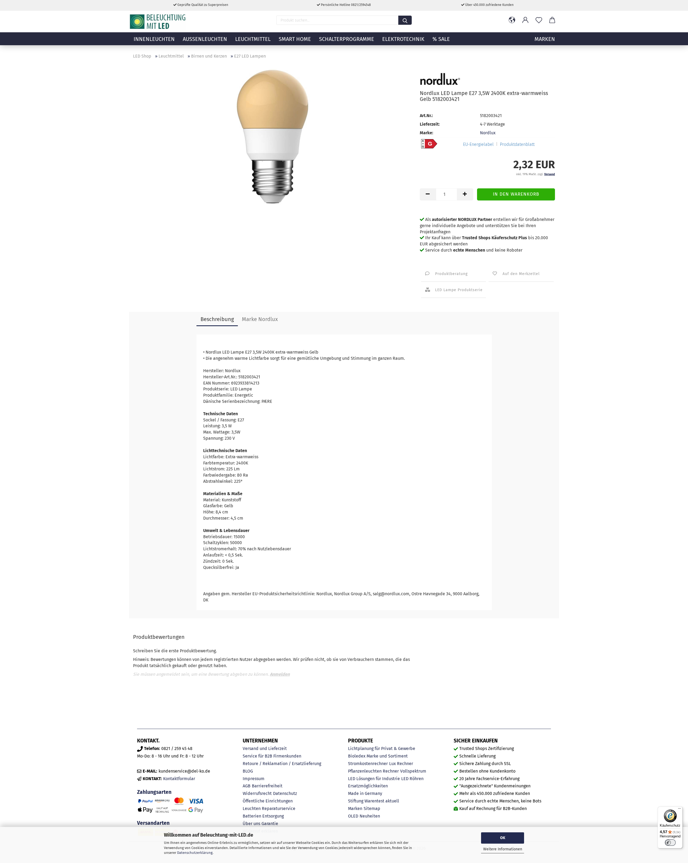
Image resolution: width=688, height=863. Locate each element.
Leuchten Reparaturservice (269, 808)
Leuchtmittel (253, 39)
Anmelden (280, 674)
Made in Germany (365, 793)
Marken (355, 808)
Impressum (253, 778)
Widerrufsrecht (257, 793)
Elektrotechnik (403, 39)
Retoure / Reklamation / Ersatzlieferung (282, 763)
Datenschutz (285, 793)
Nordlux (488, 132)
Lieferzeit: (430, 124)
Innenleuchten (154, 39)
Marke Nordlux (260, 319)
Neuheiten (370, 816)
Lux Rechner (401, 763)
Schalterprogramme (346, 39)
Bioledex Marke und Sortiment (378, 756)
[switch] (670, 842)
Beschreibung (217, 319)
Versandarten (153, 823)
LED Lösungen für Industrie (374, 778)
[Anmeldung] (525, 20)
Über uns (251, 823)
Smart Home (295, 39)
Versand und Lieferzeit (265, 748)
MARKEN (545, 39)
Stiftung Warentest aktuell (373, 801)
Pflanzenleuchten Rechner (373, 771)
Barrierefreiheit (267, 785)
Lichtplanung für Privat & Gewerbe (381, 748)
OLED (353, 816)
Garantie (269, 823)
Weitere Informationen (502, 849)
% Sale (441, 39)
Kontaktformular (179, 778)
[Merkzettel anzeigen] (539, 20)
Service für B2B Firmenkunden (272, 756)
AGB (246, 785)
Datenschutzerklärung (195, 853)
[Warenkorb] (552, 20)
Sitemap (372, 808)
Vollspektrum (413, 771)
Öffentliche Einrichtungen (268, 801)
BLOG (248, 771)
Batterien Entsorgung (263, 816)
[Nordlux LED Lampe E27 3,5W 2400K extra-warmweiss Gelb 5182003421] (272, 137)
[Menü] (679, 809)
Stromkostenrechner (368, 763)
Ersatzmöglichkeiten (368, 785)
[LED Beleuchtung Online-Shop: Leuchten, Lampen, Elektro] (158, 21)
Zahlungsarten (154, 792)
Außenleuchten (205, 39)
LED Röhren (412, 778)
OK (502, 838)
